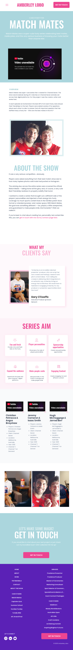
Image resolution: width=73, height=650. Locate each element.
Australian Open (54, 612)
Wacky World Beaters (54, 609)
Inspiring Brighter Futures (53, 628)
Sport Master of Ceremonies (55, 588)
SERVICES (55, 569)
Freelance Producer (54, 577)
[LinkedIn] (10, 638)
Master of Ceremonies (54, 581)
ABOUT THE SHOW (16, 588)
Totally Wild (16, 613)
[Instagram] (5, 638)
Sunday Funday (16, 609)
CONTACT (16, 585)
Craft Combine (53, 620)
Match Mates (17, 598)
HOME (17, 569)
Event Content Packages (54, 596)
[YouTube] (15, 638)
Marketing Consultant (55, 585)
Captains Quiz (16, 601)
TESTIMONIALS (17, 581)
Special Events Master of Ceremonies (55, 592)
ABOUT (16, 573)
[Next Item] (66, 489)
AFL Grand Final (16, 617)
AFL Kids (54, 616)
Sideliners (53, 605)
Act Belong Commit (53, 624)
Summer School (17, 605)
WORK (17, 577)
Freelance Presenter (54, 573)
